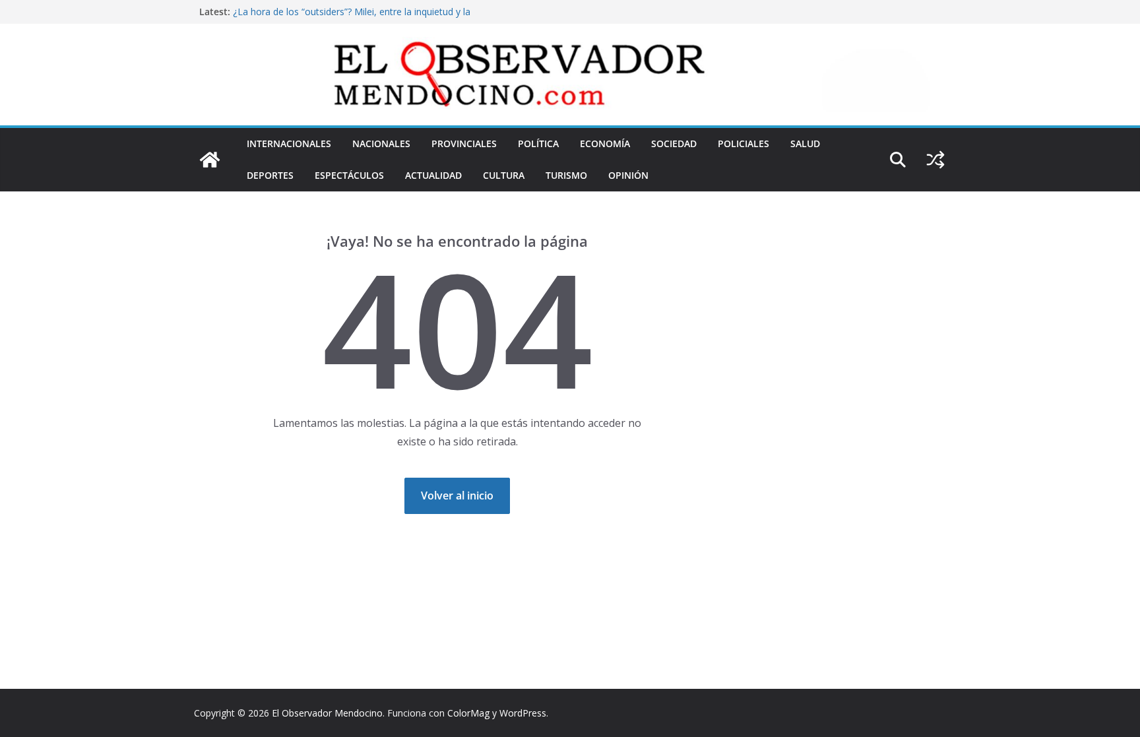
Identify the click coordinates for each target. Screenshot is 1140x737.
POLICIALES (743, 143)
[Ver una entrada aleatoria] (935, 159)
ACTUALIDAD (433, 175)
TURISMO (566, 175)
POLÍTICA (538, 143)
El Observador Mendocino (327, 713)
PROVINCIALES (464, 143)
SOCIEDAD (674, 143)
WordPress (522, 713)
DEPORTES (270, 175)
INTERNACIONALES (289, 143)
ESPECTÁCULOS (349, 175)
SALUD (805, 143)
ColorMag (468, 713)
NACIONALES (381, 143)
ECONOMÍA (605, 143)
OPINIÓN (628, 175)
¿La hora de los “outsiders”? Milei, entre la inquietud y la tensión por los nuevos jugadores (351, 18)
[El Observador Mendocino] (209, 159)
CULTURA (503, 175)
